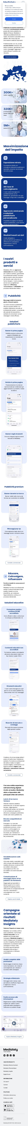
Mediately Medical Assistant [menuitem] (11, 1065)
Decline (14, 23)
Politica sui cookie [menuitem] (8, 1098)
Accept (14, 19)
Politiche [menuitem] (7, 1092)
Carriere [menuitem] (6, 1084)
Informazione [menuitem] (8, 1078)
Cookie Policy (15, 15)
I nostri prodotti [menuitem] (9, 1062)
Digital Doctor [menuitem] (7, 1074)
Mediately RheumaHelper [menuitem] (10, 1068)
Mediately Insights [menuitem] (8, 1071)
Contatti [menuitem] (5, 1087)
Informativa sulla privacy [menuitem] (10, 1095)
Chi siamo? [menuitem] (6, 1081)
